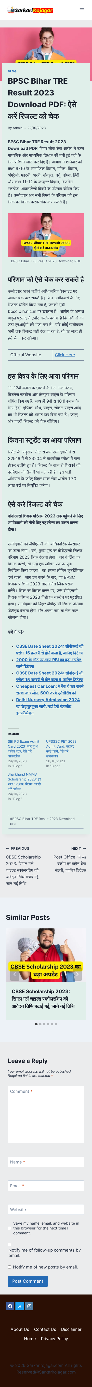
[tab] (36, 1024)
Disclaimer (71, 1329)
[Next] (77, 974)
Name (17, 1162)
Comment (21, 1091)
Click (59, 354)
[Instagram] (29, 1306)
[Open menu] (81, 9)
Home (30, 1338)
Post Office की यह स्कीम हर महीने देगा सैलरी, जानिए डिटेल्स (69, 859)
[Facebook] (10, 1306)
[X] (19, 1306)
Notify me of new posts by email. (45, 1267)
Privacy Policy (54, 1338)
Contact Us (45, 1329)
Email (17, 1185)
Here (69, 354)
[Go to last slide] (14, 974)
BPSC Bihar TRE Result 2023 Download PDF (42, 821)
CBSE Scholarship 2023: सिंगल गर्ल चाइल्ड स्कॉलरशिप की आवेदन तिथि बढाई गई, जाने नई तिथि (23, 866)
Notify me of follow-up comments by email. (45, 1253)
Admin (18, 128)
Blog (12, 71)
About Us (20, 1329)
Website (18, 1209)
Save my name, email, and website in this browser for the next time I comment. (46, 1228)
